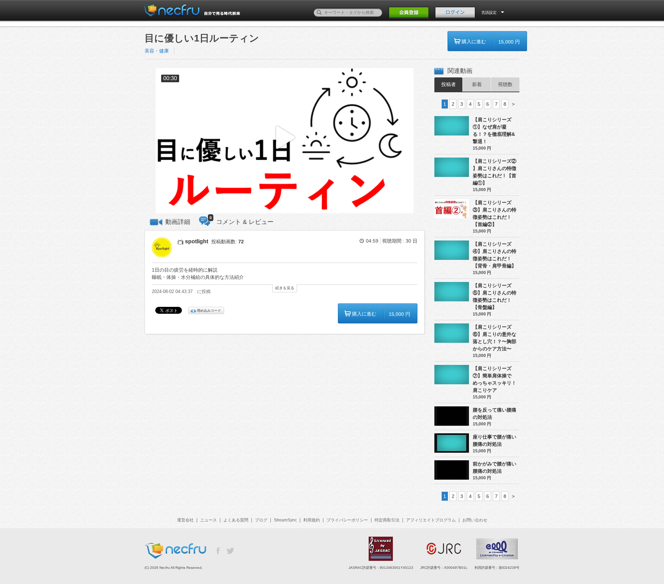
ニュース (208, 520)
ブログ (261, 520)
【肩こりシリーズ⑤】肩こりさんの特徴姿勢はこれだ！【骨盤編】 (494, 296)
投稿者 (448, 84)
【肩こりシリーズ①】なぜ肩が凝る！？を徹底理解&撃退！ (494, 130)
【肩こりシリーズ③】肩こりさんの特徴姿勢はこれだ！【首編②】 (494, 213)
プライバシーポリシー (347, 520)
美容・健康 (157, 51)
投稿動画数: (227, 241)
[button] (285, 140)
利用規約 (311, 520)
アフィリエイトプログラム (431, 520)
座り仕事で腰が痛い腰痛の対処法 (494, 440)
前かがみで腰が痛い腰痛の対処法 (494, 467)
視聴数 (505, 84)
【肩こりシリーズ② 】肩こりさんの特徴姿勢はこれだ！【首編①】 (494, 172)
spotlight (196, 241)
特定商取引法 (387, 520)
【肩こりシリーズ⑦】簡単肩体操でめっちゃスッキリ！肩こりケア (494, 379)
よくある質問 (235, 520)
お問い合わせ (474, 520)
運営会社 (185, 520)
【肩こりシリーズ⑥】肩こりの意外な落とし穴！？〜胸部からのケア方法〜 (494, 337)
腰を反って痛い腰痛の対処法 (494, 413)
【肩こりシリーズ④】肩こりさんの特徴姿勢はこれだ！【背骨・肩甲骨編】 (494, 255)
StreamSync (285, 520)
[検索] (319, 12)
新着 (477, 84)
